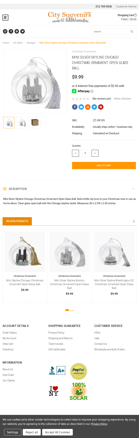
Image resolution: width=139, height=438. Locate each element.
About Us (8, 369)
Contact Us (100, 343)
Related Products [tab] (17, 221)
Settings (12, 432)
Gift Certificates (57, 349)
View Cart (8, 343)
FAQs (97, 332)
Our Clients (9, 380)
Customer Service (126, 6)
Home (6, 42)
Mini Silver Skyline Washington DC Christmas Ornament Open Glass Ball (114, 284)
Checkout (8, 349)
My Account (9, 338)
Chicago (31, 42)
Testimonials (55, 343)
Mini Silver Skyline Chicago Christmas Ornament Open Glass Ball (72, 42)
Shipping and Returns (60, 338)
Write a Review (122, 98)
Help (96, 338)
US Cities (17, 42)
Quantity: (76, 145)
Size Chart (8, 374)
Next (133, 221)
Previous (128, 221)
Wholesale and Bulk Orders (109, 349)
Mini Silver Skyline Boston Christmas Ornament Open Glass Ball (69, 284)
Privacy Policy (56, 332)
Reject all (32, 432)
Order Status (10, 332)
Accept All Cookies (57, 432)
